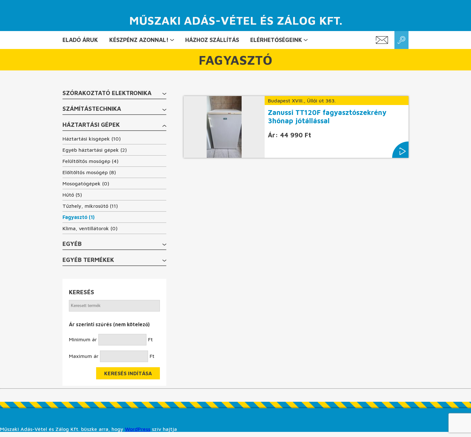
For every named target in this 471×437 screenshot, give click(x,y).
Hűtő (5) (72, 195)
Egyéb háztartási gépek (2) (94, 150)
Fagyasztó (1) (78, 217)
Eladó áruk (80, 39)
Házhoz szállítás (212, 39)
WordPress (137, 429)
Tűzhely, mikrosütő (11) (90, 206)
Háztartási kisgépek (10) (91, 139)
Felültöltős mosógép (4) (90, 161)
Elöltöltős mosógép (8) (89, 172)
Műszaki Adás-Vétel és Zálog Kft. (235, 20)
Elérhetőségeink (276, 39)
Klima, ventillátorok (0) (90, 228)
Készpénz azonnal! (139, 39)
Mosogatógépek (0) (85, 183)
